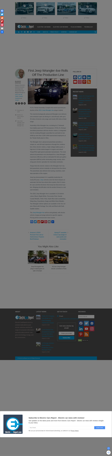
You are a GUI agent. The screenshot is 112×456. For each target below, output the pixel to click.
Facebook (17, 98)
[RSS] (18, 31)
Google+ (17, 100)
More (24, 17)
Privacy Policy (54, 32)
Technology (88, 27)
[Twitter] (30, 31)
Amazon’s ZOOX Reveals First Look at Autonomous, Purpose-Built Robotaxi (37, 236)
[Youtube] (34, 31)
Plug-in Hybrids (76, 27)
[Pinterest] (2, 25)
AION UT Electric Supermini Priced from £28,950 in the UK (85, 136)
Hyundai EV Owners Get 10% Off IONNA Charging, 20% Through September (87, 148)
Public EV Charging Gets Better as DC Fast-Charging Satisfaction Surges (86, 99)
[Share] (2, 32)
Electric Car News (43, 27)
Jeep (41, 180)
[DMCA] (83, 341)
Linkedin (21, 96)
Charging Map (73, 32)
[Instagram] (24, 31)
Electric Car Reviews (60, 27)
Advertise (63, 32)
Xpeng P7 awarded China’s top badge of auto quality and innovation (59, 236)
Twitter (16, 96)
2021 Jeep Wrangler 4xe (46, 110)
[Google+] (22, 103)
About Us (45, 32)
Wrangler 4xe (20, 125)
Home (38, 32)
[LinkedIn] (27, 31)
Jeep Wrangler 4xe (39, 212)
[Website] (16, 103)
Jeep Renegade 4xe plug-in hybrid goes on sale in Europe (37, 269)
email (16, 94)
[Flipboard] (2, 21)
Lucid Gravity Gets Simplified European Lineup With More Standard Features (85, 113)
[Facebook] (21, 31)
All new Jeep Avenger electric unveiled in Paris (58, 267)
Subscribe (66, 338)
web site (20, 94)
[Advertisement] (59, 52)
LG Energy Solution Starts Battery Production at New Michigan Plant (87, 125)
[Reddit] (2, 18)
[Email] (2, 28)
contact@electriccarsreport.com (69, 318)
